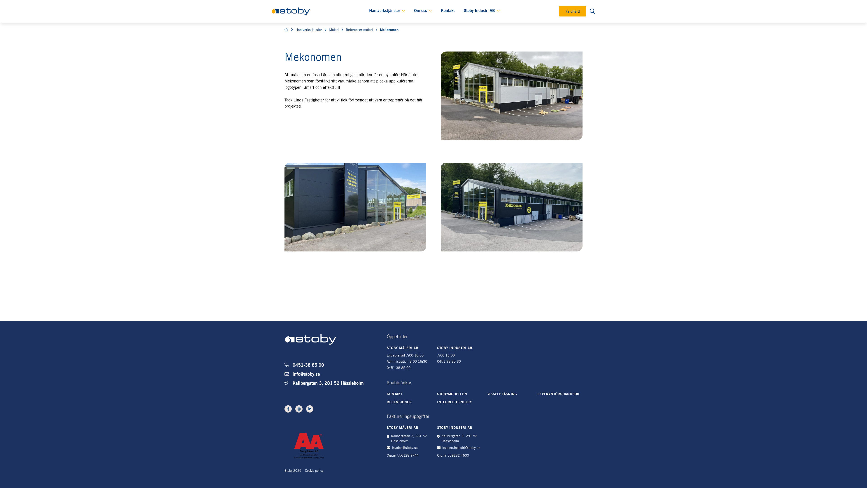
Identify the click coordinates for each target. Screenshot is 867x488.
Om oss (420, 11)
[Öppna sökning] (592, 11)
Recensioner (399, 402)
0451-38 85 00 (308, 366)
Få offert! (573, 12)
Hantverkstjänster (384, 11)
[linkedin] (309, 409)
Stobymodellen (452, 394)
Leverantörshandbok (559, 394)
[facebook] (288, 409)
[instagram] (299, 409)
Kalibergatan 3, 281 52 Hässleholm (328, 384)
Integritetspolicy (454, 402)
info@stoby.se (306, 375)
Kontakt (448, 11)
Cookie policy (314, 471)
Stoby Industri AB (479, 11)
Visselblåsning (502, 394)
